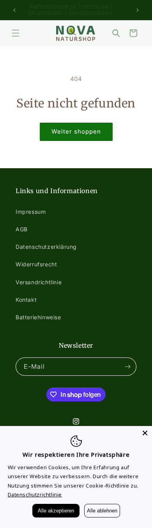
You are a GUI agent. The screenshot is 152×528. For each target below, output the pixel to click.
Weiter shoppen (76, 131)
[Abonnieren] (127, 366)
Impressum (31, 211)
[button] (15, 33)
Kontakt (26, 299)
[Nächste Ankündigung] (137, 10)
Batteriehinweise (38, 317)
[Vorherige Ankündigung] (14, 10)
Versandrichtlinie (39, 282)
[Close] (145, 433)
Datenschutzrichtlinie (35, 494)
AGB (22, 229)
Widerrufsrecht (36, 264)
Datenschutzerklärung (46, 246)
